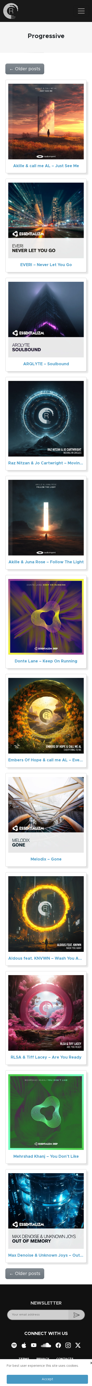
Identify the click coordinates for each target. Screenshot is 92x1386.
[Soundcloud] (46, 1346)
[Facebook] (58, 1346)
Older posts (24, 69)
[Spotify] (14, 1346)
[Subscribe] (76, 1314)
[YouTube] (33, 1346)
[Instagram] (68, 1346)
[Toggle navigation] (81, 11)
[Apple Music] (24, 1346)
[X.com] (78, 1346)
